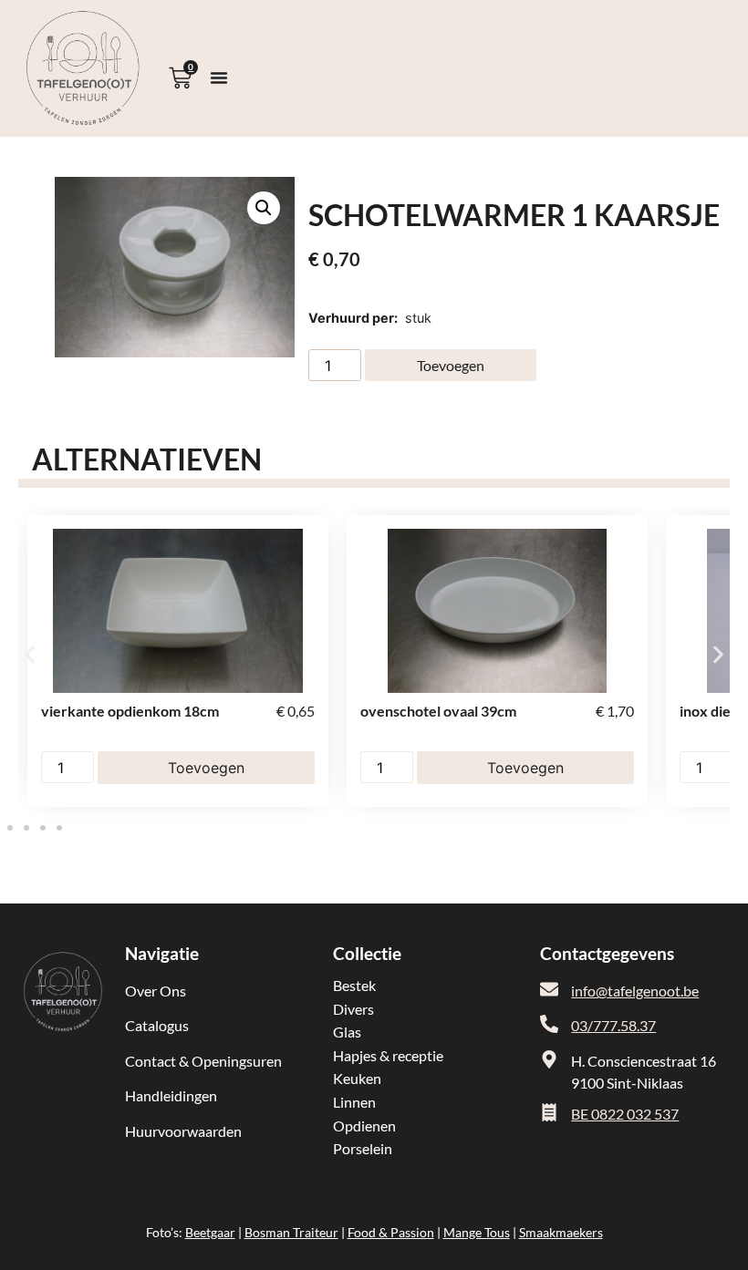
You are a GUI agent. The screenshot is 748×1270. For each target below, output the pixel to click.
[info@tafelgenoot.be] (549, 989)
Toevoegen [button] (206, 768)
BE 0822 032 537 (625, 1113)
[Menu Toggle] (219, 77)
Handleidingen (171, 1095)
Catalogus (157, 1025)
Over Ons (155, 990)
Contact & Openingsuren (203, 1060)
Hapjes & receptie (388, 1055)
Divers (353, 1008)
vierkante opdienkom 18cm (130, 710)
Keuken (357, 1078)
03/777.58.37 (613, 1025)
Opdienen (364, 1125)
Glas (347, 1031)
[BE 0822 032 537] (549, 1112)
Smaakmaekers (561, 1232)
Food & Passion (391, 1232)
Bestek (354, 985)
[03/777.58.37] (549, 1024)
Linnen (354, 1101)
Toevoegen (450, 365)
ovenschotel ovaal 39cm (438, 710)
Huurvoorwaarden (183, 1131)
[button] (263, 207)
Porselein (362, 1148)
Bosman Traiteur (291, 1232)
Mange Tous (476, 1232)
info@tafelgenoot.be (635, 990)
